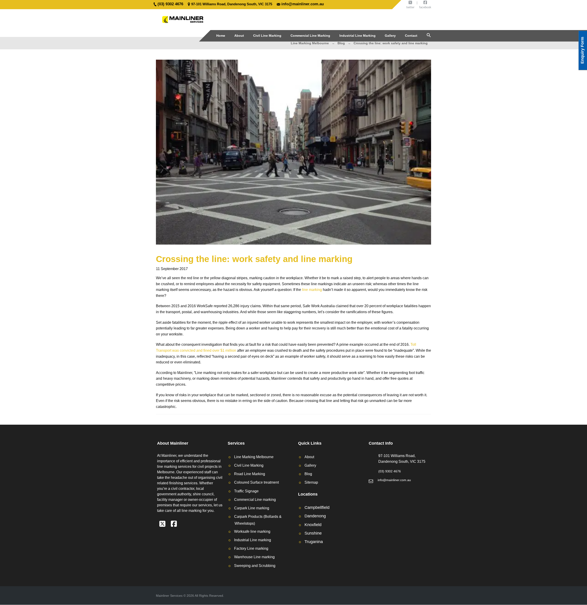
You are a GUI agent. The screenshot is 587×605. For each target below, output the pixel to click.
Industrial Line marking (252, 540)
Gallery (310, 465)
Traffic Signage (246, 491)
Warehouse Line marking (254, 557)
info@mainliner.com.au (302, 4)
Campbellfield (317, 507)
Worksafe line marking (252, 531)
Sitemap (311, 482)
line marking (312, 290)
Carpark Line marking (251, 508)
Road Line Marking (249, 474)
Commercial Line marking (255, 500)
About (309, 457)
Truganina (314, 541)
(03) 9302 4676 (170, 4)
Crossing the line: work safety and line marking (254, 259)
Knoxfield (313, 524)
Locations (308, 494)
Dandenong (315, 516)
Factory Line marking (251, 548)
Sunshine (313, 533)
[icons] (162, 525)
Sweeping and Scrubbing (254, 566)
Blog (308, 474)
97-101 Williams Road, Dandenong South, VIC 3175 (231, 4)
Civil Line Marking (248, 465)
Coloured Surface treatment (256, 482)
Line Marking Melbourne (254, 457)
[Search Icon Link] (428, 35)
